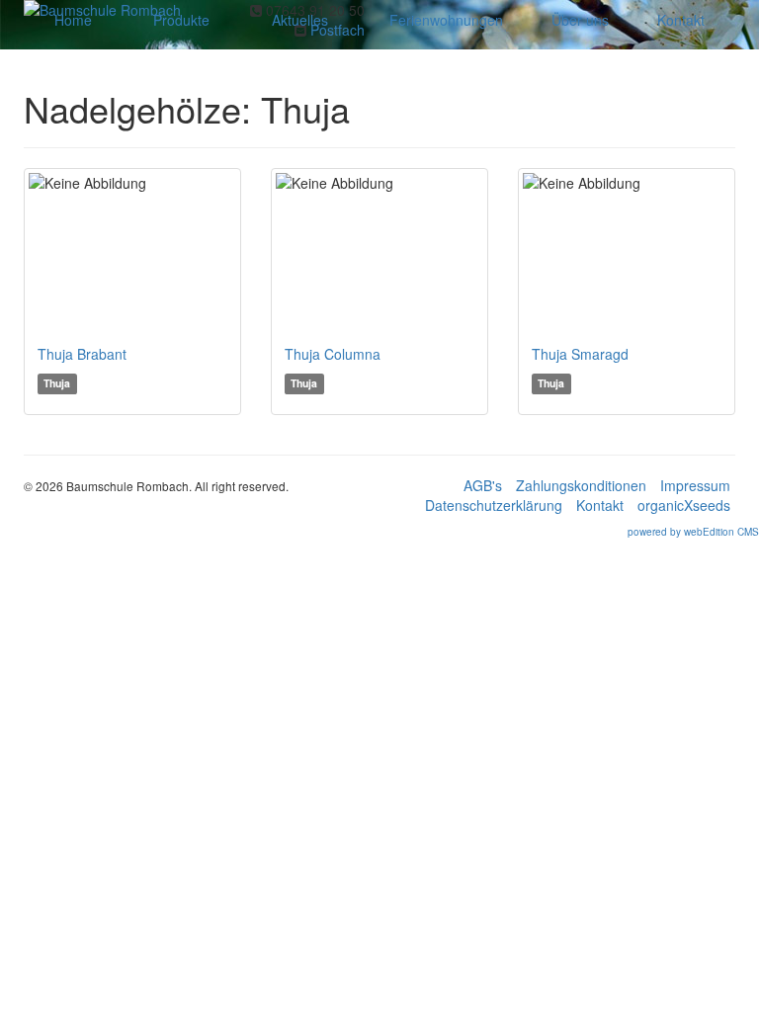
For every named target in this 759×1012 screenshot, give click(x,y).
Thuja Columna (332, 354)
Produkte (181, 20)
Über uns (580, 20)
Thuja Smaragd (580, 354)
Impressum (695, 485)
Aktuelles (300, 20)
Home (73, 20)
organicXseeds (683, 505)
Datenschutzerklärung (493, 505)
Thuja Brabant (82, 354)
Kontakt (681, 20)
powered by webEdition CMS (693, 532)
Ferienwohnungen (446, 20)
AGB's (483, 485)
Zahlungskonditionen (581, 485)
